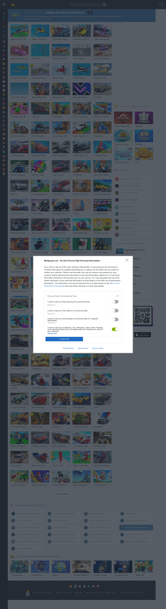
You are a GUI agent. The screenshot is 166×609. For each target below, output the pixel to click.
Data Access (83, 348)
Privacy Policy (97, 348)
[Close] (127, 260)
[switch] (115, 301)
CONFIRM (64, 339)
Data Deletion (68, 348)
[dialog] (83, 304)
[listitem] (83, 296)
